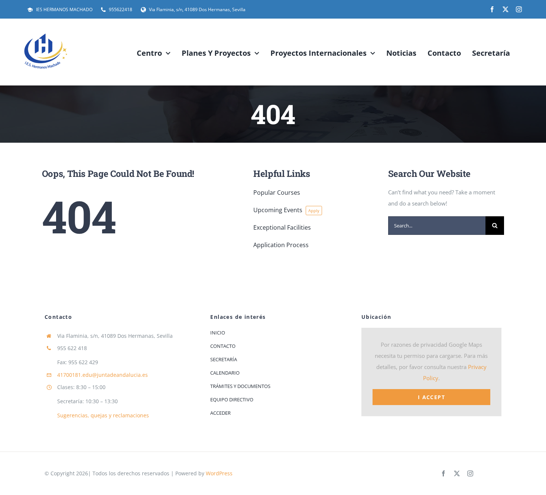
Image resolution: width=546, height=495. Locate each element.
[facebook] (492, 9)
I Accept (431, 397)
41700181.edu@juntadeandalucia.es (102, 374)
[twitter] (505, 9)
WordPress (219, 473)
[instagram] (519, 9)
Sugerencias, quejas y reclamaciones (103, 415)
